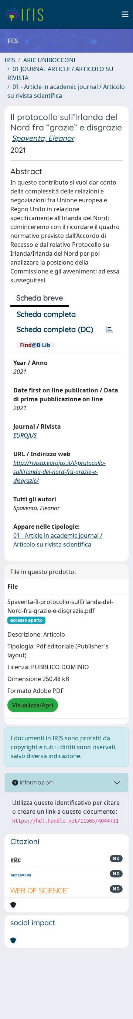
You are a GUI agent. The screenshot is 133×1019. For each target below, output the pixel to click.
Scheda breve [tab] (39, 297)
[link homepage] (26, 14)
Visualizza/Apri (32, 705)
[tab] (109, 329)
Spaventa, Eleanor (43, 138)
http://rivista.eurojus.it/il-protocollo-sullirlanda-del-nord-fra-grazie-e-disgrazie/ (59, 472)
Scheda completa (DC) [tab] (55, 329)
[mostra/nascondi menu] (125, 14)
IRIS (9, 60)
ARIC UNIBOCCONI (49, 60)
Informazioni (36, 782)
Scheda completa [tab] (46, 314)
